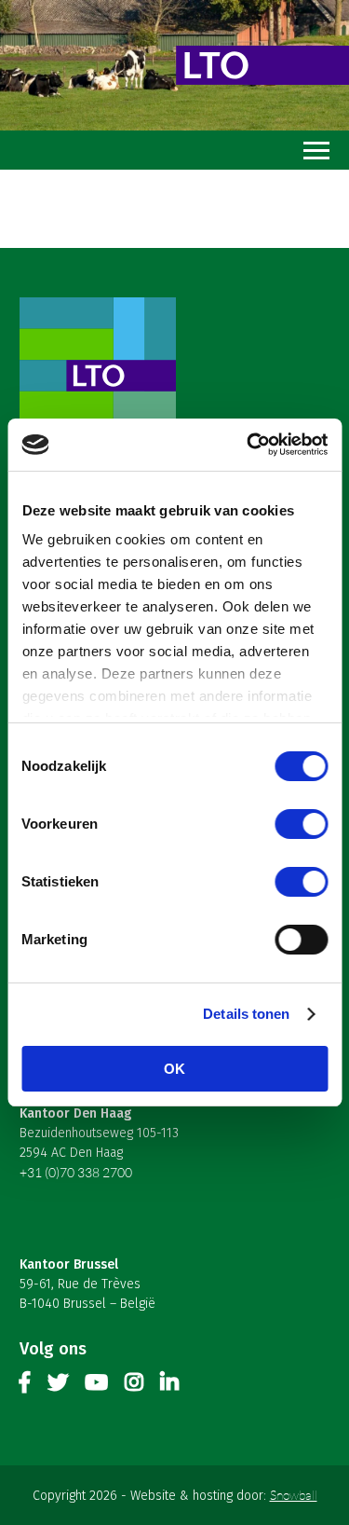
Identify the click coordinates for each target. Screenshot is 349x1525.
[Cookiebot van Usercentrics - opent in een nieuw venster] (248, 445)
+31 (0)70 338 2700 (76, 1172)
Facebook (25, 1386)
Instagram (134, 1386)
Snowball (293, 1495)
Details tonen (246, 1014)
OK (174, 1069)
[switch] (301, 824)
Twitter (57, 1386)
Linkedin (169, 1386)
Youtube (96, 1386)
